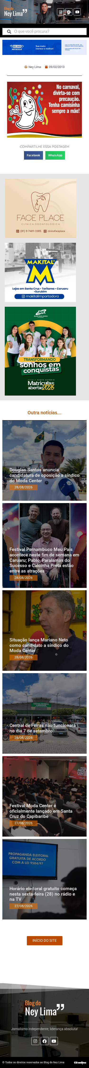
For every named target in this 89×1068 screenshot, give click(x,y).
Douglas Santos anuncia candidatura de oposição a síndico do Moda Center (44, 475)
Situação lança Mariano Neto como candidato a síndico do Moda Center (39, 645)
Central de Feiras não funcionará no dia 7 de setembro (42, 728)
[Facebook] (68, 11)
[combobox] (44, 31)
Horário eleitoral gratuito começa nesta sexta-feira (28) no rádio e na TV (43, 894)
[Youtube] (77, 11)
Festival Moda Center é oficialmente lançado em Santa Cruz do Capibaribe (40, 811)
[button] (33, 155)
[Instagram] (60, 11)
